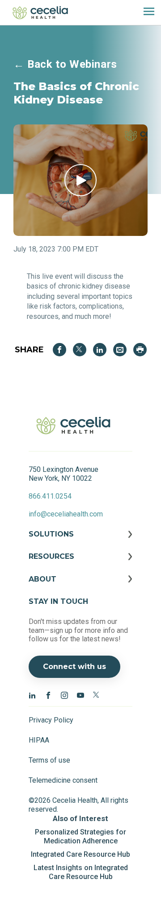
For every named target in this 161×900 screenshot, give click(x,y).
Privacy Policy (51, 720)
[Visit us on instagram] (64, 694)
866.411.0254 (50, 496)
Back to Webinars (65, 64)
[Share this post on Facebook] (59, 349)
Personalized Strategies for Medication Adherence (80, 836)
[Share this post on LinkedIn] (99, 349)
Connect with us (74, 666)
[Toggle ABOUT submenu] (80, 586)
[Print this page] (140, 349)
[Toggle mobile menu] (145, 12)
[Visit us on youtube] (80, 694)
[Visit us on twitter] (96, 694)
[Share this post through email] (120, 349)
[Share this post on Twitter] (79, 349)
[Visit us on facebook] (48, 694)
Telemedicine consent (63, 780)
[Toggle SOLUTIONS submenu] (80, 541)
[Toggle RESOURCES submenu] (80, 563)
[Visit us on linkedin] (32, 694)
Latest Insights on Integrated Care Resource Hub (81, 872)
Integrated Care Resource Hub (80, 854)
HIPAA (39, 740)
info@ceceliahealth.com (66, 514)
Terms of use (49, 760)
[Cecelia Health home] (40, 12)
